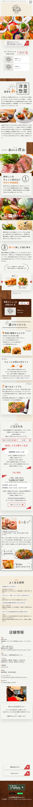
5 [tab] (19, 293)
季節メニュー (18, 59)
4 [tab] (18, 293)
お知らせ (17, 66)
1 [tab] (13, 293)
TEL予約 (23, 440)
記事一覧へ (22, 52)
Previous (2, 282)
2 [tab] (14, 293)
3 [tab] (16, 293)
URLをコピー (15, 773)
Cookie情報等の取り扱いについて (16, 797)
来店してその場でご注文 (8, 440)
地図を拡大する (15, 767)
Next (31, 282)
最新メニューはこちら (15, 504)
